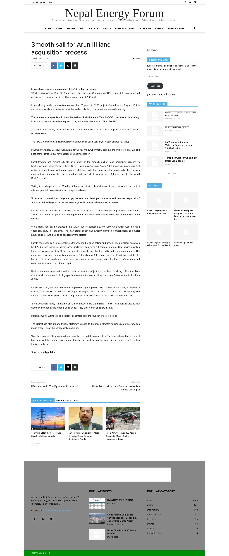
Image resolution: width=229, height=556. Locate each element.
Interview (145, 28)
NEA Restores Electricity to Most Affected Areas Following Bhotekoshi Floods (84, 436)
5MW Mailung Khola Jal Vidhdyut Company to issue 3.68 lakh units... (179, 145)
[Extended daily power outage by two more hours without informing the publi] (186, 200)
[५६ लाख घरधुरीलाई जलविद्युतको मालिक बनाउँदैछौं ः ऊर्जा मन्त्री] (159, 232)
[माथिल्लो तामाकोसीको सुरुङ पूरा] (155, 131)
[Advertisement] (85, 79)
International (76, 28)
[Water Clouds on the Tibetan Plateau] (97, 534)
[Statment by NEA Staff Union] (186, 232)
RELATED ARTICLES (43, 400)
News (59, 28)
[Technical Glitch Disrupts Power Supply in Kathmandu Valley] (48, 418)
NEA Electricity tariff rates (120, 500)
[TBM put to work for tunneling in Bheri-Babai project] (155, 161)
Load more (171, 173)
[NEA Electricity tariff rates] (97, 503)
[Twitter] (195, 2)
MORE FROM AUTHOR (67, 400)
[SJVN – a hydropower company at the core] (159, 200)
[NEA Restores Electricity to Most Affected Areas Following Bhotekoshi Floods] (86, 418)
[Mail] (190, 2)
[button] (194, 28)
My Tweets (152, 49)
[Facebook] (185, 2)
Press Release (176, 28)
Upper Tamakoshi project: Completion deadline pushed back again (116, 388)
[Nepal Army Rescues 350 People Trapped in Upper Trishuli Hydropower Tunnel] (123, 418)
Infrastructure (125, 28)
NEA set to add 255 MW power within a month (54, 386)
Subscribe (155, 86)
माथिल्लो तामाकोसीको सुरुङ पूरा (177, 127)
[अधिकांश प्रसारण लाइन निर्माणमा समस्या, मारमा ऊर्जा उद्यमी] (155, 116)
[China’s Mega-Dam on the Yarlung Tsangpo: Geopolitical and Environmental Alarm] (97, 518)
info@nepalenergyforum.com (58, 510)
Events (107, 28)
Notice (159, 28)
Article (93, 28)
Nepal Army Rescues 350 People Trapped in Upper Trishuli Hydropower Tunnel (121, 436)
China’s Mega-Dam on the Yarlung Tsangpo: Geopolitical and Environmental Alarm (122, 517)
